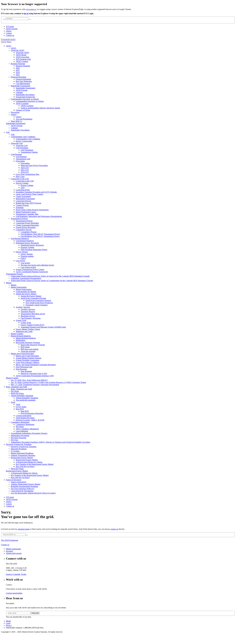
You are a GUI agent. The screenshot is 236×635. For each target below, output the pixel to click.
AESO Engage (12, 29)
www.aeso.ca (31, 9)
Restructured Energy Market (17, 471)
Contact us (10, 35)
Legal (8, 623)
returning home (24, 529)
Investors (9, 551)
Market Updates (12, 378)
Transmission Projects (14, 274)
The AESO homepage (9, 540)
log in (26, 13)
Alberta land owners (14, 553)
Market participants (13, 549)
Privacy (9, 625)
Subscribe (35, 613)
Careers (9, 33)
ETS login (10, 26)
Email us (9, 574)
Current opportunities (14, 593)
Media (8, 621)
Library (9, 31)
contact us (114, 529)
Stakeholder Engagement (15, 123)
